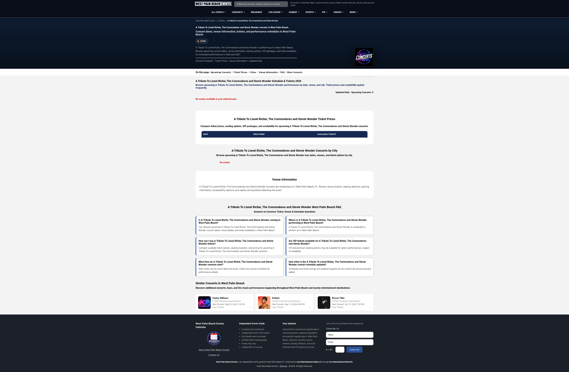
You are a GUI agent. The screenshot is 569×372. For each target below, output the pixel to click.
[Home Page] (213, 4)
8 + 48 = (329, 349)
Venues (337, 12)
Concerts (237, 12)
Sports (310, 12)
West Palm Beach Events (205, 21)
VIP (323, 12)
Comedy (293, 12)
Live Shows (274, 12)
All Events (218, 12)
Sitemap (283, 366)
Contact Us (213, 355)
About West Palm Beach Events (214, 350)
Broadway (256, 12)
